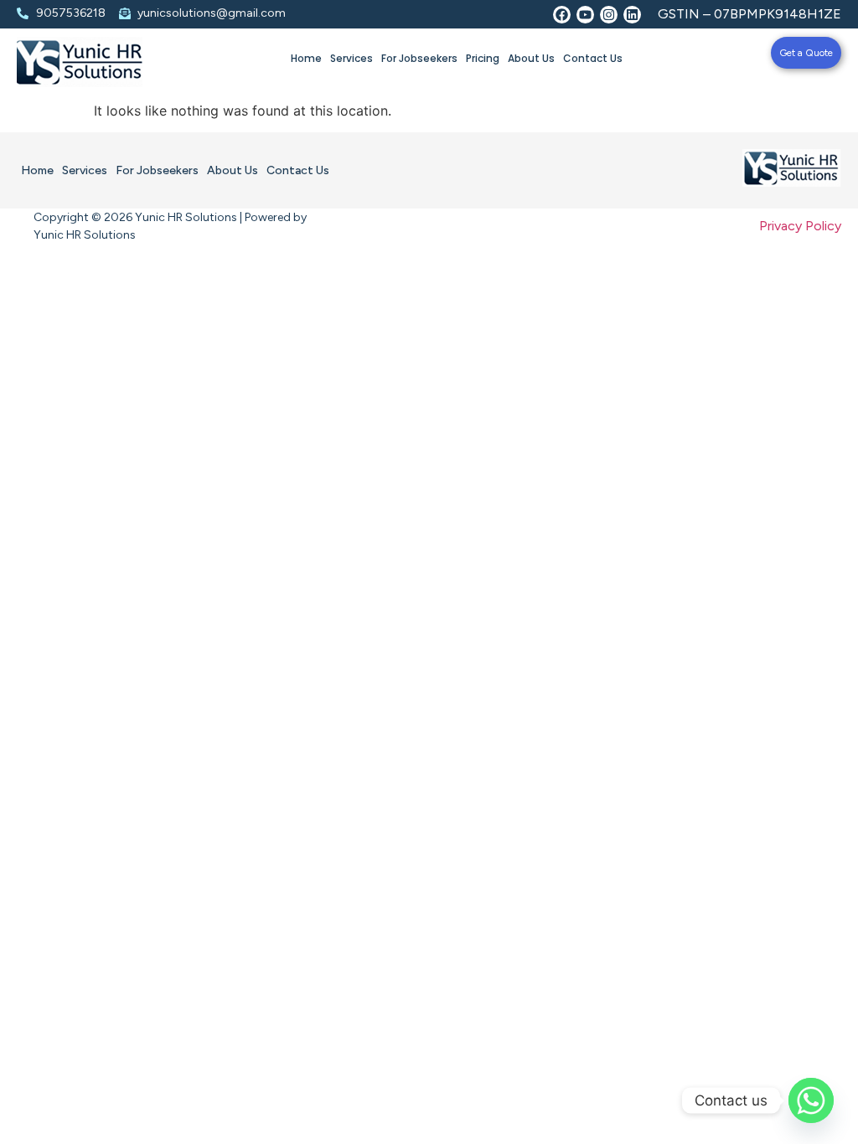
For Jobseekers (419, 58)
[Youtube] (585, 14)
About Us (531, 58)
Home (306, 58)
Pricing (482, 58)
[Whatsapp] (811, 1100)
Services (351, 58)
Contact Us (593, 58)
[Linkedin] (632, 14)
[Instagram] (609, 14)
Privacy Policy (800, 226)
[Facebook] (562, 14)
